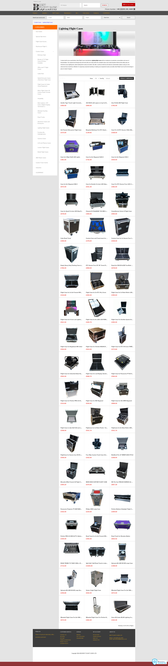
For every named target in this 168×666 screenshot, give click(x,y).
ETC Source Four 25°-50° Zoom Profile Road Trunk (101, 265)
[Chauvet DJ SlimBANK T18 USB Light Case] (97, 199)
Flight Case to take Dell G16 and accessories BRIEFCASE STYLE (80, 428)
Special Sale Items (41, 36)
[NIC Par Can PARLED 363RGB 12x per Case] (122, 470)
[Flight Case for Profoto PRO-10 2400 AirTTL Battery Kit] (71, 389)
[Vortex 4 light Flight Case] (97, 578)
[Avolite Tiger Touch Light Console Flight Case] (71, 91)
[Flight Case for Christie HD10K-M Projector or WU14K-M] (97, 335)
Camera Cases (42, 138)
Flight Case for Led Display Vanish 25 (97, 373)
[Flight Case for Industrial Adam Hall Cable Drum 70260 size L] (71, 362)
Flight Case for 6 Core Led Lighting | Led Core (74, 319)
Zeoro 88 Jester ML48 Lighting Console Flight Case (126, 617)
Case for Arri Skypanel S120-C (95, 157)
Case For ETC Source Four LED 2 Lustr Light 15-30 (126, 184)
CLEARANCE (39, 172)
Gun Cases (39, 31)
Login (40, 1)
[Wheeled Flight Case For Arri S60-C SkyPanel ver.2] (71, 605)
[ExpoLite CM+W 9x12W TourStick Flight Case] (122, 253)
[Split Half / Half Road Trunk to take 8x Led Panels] (97, 551)
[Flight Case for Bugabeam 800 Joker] (71, 335)
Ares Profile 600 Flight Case (119, 103)
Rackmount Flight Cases (42, 46)
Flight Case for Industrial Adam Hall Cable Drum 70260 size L (79, 373)
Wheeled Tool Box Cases (43, 111)
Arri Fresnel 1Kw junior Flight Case (71, 130)
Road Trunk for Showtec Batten (120, 536)
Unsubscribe (80, 638)
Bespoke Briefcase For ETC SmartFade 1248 (99, 130)
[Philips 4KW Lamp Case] (97, 497)
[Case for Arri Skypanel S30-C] (122, 145)
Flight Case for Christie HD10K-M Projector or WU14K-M (102, 346)
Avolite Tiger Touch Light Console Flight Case (74, 103)
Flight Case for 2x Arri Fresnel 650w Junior (73, 292)
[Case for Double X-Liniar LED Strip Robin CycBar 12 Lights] (97, 172)
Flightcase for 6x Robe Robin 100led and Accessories (127, 428)
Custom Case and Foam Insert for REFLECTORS (100, 238)
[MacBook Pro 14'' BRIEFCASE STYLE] (122, 443)
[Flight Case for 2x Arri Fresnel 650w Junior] (71, 281)
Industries (38, 167)
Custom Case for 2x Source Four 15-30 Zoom (124, 238)
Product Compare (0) (126, 78)
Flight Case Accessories (42, 41)
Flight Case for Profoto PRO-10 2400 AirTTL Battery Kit (77, 400)
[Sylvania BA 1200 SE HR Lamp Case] (122, 551)
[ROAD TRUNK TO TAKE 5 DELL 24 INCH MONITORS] (71, 551)
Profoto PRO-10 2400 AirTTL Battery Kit (72, 536)
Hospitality (40, 98)
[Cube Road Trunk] (71, 226)
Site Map (62, 638)
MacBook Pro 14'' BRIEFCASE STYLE (122, 455)
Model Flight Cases (43, 152)
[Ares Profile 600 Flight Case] (122, 91)
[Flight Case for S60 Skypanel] (97, 389)
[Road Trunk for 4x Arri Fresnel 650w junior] (97, 524)
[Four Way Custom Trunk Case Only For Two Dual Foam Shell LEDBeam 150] (97, 443)
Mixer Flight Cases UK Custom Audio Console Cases (44, 92)
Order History (97, 636)
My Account (96, 634)
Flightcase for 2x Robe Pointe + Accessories (99, 428)
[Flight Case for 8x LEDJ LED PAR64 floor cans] (97, 308)
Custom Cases (37, 22)
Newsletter (96, 639)
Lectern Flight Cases (43, 147)
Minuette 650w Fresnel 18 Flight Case (72, 482)
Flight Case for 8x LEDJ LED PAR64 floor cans (99, 319)
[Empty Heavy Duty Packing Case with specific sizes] (71, 253)
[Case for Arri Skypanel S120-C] (97, 145)
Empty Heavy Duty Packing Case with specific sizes (76, 265)
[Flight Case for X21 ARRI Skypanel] (122, 389)
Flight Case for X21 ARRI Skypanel (121, 400)
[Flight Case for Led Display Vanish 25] (97, 362)
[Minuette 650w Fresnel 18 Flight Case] (71, 470)
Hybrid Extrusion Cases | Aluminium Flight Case (44, 79)
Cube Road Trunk (66, 238)
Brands (78, 634)
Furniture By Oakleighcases (42, 133)
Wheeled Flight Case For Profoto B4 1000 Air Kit (100, 617)
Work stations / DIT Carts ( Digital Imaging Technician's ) (44, 104)
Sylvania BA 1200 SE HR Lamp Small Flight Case (75, 590)
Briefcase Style (42, 55)
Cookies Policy (64, 643)
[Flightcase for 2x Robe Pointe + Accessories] (97, 416)
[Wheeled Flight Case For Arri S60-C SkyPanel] (122, 578)
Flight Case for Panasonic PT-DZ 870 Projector (125, 373)
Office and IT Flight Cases (43, 68)
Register (35, 1)
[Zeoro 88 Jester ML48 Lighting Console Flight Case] (122, 605)
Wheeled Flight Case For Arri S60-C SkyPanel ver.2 (75, 617)
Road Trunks (41, 117)
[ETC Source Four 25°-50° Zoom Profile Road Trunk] (97, 253)
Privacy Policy (64, 641)
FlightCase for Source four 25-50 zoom (72, 455)
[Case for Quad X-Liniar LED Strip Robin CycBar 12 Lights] (71, 199)
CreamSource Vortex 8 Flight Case (121, 211)
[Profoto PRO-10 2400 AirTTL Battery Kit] (71, 524)
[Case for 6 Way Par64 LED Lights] (71, 145)
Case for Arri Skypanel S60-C (69, 184)
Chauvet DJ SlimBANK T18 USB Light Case (98, 211)
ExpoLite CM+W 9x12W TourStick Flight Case (124, 265)
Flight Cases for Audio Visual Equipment (44, 85)
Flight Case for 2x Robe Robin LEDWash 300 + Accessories (129, 292)
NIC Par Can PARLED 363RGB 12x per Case (124, 482)
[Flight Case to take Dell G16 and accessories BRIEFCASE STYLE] (71, 416)
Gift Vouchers (81, 636)
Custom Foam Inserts (42, 162)
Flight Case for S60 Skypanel (94, 400)
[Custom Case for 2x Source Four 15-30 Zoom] (122, 226)
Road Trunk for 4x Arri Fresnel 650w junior (98, 536)
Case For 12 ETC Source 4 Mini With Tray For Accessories (128, 130)
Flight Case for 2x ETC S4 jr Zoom (96, 292)
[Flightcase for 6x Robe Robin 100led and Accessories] (122, 416)
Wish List (95, 638)
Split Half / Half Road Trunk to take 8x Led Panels (100, 563)
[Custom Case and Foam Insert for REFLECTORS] (97, 226)
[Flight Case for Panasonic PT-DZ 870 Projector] (122, 362)
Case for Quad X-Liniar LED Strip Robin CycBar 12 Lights (78, 211)
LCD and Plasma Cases (44, 143)
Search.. (104, 5)
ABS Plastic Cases (41, 157)
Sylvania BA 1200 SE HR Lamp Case (122, 563)
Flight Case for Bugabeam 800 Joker (71, 346)
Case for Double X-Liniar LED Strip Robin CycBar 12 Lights (103, 184)
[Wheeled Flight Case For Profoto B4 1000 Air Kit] (97, 605)
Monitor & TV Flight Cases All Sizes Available (43, 61)
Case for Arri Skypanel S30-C (119, 157)
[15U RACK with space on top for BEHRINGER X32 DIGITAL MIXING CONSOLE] (97, 91)
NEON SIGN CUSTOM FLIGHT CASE (96, 482)
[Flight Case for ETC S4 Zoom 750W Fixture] (122, 335)
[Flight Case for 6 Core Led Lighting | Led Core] (71, 308)
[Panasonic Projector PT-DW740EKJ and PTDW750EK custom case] (71, 497)
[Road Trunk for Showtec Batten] (122, 524)
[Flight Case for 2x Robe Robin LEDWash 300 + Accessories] (122, 281)
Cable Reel (41, 73)
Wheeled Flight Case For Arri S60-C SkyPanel (124, 590)
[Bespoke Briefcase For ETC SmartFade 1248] (97, 118)
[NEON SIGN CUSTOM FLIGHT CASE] (97, 470)
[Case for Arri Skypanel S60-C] (71, 172)
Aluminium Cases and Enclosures (44, 122)
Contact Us (63, 634)
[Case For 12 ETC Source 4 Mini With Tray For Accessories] (122, 118)
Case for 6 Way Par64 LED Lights (70, 157)
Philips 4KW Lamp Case (93, 509)
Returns (62, 636)
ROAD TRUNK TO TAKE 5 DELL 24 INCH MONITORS (76, 563)
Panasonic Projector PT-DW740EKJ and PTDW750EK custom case (80, 509)
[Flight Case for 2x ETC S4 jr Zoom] (97, 281)
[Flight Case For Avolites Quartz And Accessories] (122, 308)
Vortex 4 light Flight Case (93, 590)
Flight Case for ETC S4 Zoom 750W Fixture (124, 346)
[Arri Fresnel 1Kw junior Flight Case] (71, 118)
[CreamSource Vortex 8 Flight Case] (122, 199)
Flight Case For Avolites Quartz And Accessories (125, 319)
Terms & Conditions (65, 639)
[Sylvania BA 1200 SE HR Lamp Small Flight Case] (71, 578)
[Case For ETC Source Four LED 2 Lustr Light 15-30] (122, 172)
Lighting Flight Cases (48, 22)
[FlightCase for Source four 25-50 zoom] (71, 443)
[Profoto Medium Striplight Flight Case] (122, 497)
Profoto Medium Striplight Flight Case (122, 509)
